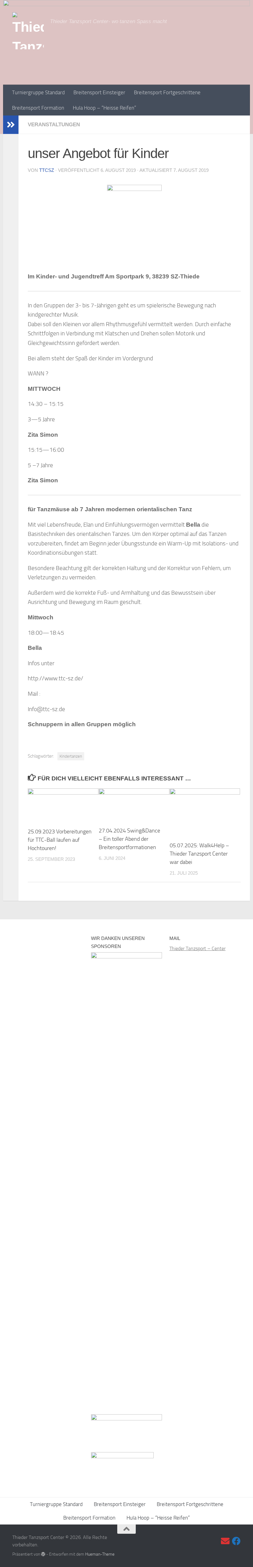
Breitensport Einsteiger (99, 92)
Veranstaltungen (54, 125)
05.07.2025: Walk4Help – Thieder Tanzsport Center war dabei (199, 853)
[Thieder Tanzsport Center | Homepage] (28, 30)
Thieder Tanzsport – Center (197, 948)
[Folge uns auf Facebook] (236, 1541)
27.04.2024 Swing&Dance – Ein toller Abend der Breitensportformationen (129, 839)
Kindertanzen (71, 756)
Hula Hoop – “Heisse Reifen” (104, 108)
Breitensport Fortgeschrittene (167, 92)
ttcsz (46, 170)
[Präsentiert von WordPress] (43, 1554)
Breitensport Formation (38, 108)
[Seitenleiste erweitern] (11, 124)
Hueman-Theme (99, 1554)
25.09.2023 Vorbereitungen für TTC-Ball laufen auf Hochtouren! (60, 840)
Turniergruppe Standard (38, 92)
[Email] (225, 1541)
